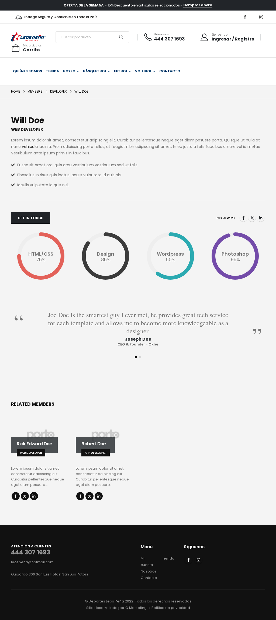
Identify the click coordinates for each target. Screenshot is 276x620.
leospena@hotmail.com (32, 562)
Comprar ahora (197, 5)
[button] (136, 357)
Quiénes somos (27, 71)
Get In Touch (30, 218)
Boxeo (69, 71)
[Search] (121, 37)
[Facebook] (245, 17)
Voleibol (143, 71)
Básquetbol (94, 71)
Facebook (243, 218)
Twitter (252, 218)
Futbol (120, 71)
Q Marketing (136, 607)
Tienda (52, 71)
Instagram (198, 560)
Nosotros (149, 571)
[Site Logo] (28, 37)
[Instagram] (261, 17)
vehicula (30, 146)
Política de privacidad (170, 607)
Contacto (169, 71)
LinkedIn (260, 218)
